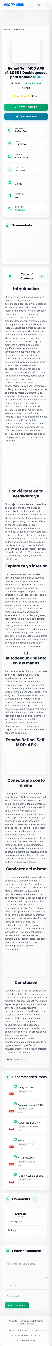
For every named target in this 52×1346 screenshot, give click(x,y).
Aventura (20, 209)
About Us (24, 1330)
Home (7, 29)
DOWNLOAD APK (28, 107)
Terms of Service (27, 1340)
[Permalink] (42, 1230)
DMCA (37, 1335)
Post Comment (16, 1305)
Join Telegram (29, 116)
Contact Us (40, 1330)
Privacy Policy (21, 1335)
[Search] (31, 5)
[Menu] (46, 5)
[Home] (13, 5)
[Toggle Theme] (39, 5)
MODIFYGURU (36, 1321)
